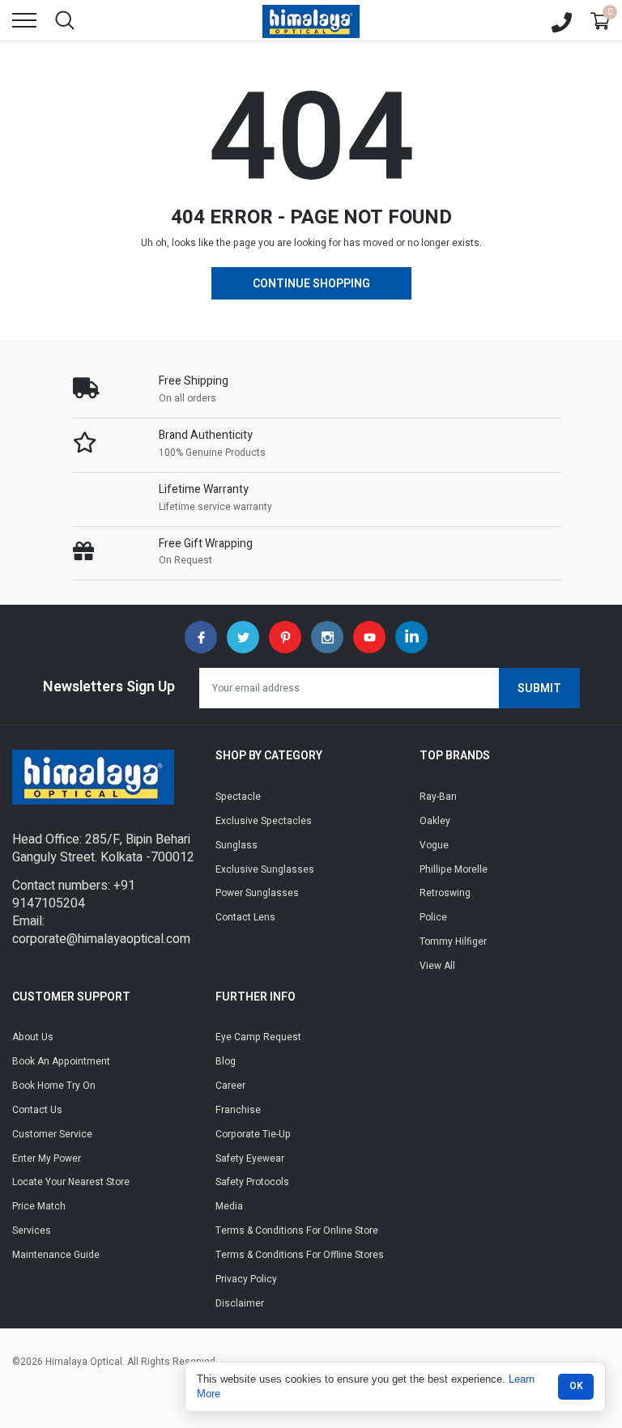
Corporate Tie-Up (253, 1134)
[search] (65, 20)
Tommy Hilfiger (453, 941)
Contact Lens (245, 917)
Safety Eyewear (249, 1158)
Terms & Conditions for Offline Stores (299, 1254)
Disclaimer (239, 1303)
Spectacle (238, 796)
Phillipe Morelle (454, 869)
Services (31, 1230)
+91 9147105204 (73, 894)
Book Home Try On (54, 1085)
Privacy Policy (246, 1279)
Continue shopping (311, 283)
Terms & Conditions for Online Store (296, 1230)
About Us (32, 1037)
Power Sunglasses (257, 893)
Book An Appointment (61, 1061)
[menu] (24, 20)
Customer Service (52, 1134)
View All (437, 965)
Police (433, 917)
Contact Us (37, 1110)
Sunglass (236, 845)
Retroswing (445, 893)
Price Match (39, 1206)
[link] (201, 637)
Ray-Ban (438, 796)
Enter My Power (46, 1158)
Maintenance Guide (56, 1254)
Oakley (435, 821)
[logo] (311, 20)
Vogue (434, 845)
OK (576, 1386)
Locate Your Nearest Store (71, 1182)
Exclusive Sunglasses (264, 869)
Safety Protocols (252, 1182)
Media (229, 1206)
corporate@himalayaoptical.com (101, 939)
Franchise (238, 1110)
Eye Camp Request (258, 1037)
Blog (225, 1061)
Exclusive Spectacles (263, 821)
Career (230, 1085)
